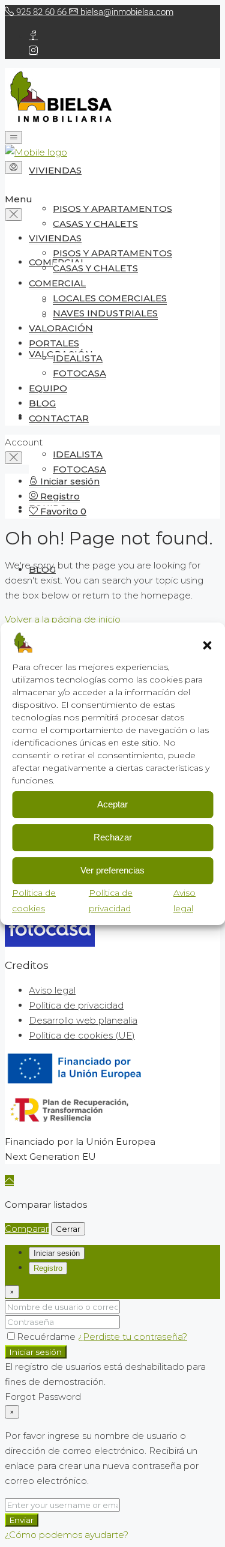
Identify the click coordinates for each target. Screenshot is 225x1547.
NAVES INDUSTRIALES (105, 313)
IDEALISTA (78, 454)
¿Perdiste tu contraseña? (132, 1336)
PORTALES (54, 343)
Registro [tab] (48, 1268)
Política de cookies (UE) (82, 1035)
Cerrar (68, 1229)
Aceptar (112, 804)
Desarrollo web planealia (83, 1020)
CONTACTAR (59, 418)
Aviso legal (52, 990)
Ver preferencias (112, 870)
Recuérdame (47, 1336)
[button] (207, 645)
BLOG (42, 403)
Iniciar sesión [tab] (57, 1253)
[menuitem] (64, 481)
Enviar (22, 1520)
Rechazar (113, 837)
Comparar (27, 1228)
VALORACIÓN (61, 328)
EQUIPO (48, 388)
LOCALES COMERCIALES (110, 298)
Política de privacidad (76, 1005)
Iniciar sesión (36, 1352)
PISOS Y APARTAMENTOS (112, 208)
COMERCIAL (57, 283)
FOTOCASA (79, 469)
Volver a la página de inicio (63, 619)
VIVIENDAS (55, 170)
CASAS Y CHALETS (95, 223)
